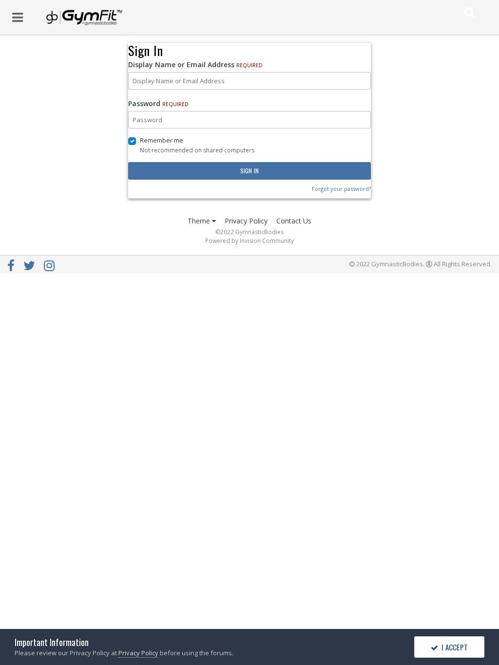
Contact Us (293, 220)
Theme (200, 220)
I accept (453, 647)
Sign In (249, 170)
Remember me (161, 140)
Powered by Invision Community (249, 241)
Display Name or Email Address (195, 64)
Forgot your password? (341, 188)
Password (158, 103)
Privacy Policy (246, 220)
